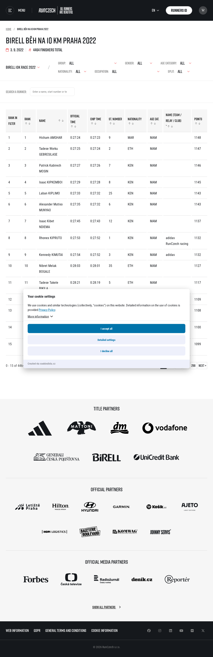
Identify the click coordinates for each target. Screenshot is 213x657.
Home (8, 29)
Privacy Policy (47, 309)
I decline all (106, 351)
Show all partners (104, 607)
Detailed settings (106, 339)
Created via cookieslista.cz (41, 363)
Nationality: (65, 71)
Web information (17, 630)
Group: (62, 63)
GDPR (37, 630)
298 (193, 365)
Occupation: (102, 71)
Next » (202, 365)
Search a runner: (16, 92)
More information (38, 316)
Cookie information (104, 630)
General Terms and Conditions (65, 630)
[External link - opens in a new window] (40, 428)
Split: (171, 71)
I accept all (106, 328)
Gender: (129, 63)
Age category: (169, 63)
